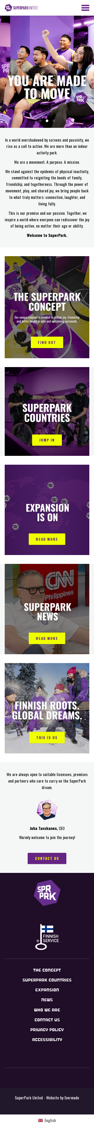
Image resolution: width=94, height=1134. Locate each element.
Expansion (47, 989)
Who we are (47, 1009)
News (47, 999)
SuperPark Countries (47, 980)
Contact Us (47, 1019)
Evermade (71, 1097)
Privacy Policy (47, 1029)
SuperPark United (21, 8)
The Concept (47, 970)
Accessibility (47, 1039)
